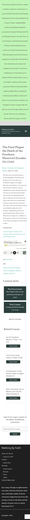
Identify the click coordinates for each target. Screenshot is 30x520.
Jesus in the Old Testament (11, 268)
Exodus (4, 171)
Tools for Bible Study (8, 480)
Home (4, 168)
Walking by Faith (8, 129)
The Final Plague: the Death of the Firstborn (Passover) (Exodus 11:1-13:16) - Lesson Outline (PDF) (14, 234)
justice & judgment (9, 271)
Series (5, 474)
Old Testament (19, 168)
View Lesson (13, 346)
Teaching (10, 168)
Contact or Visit (8, 457)
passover (18, 271)
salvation (12, 273)
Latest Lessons (7, 469)
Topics (5, 477)
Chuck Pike (8, 259)
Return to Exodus (15, 319)
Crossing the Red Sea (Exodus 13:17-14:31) (15, 307)
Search (15, 434)
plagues (5, 273)
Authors (4, 460)
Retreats (5, 472)
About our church (7, 454)
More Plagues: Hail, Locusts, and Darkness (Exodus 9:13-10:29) (15, 293)
